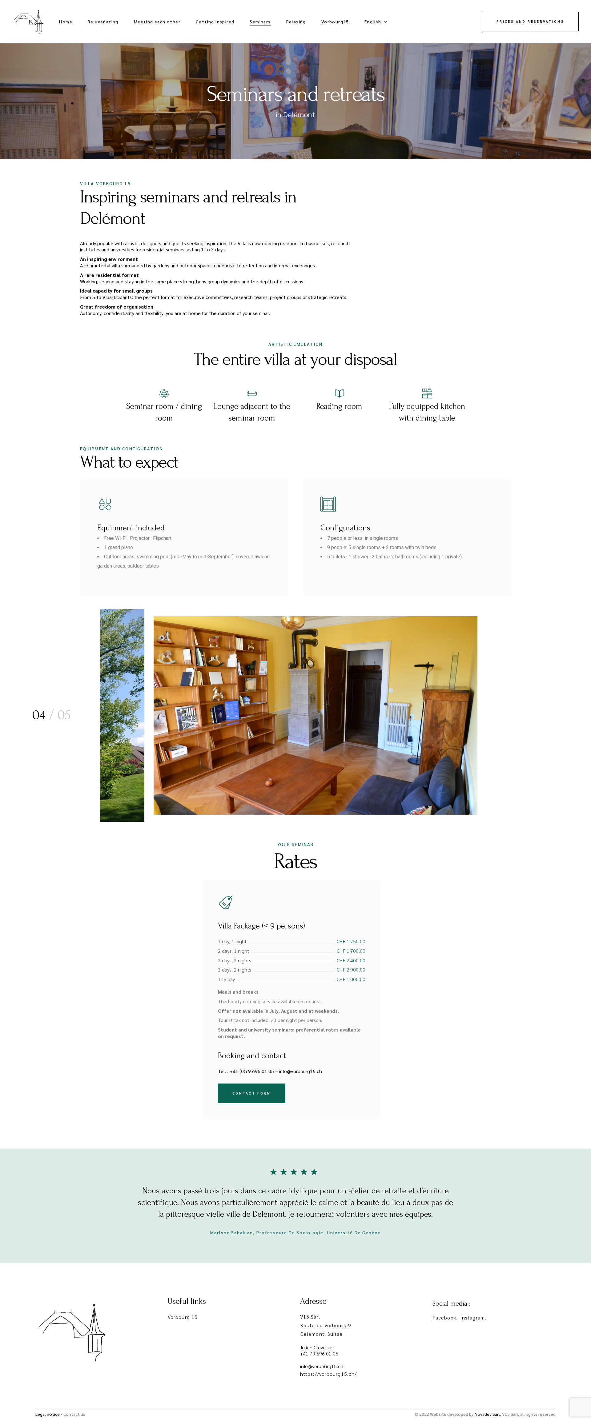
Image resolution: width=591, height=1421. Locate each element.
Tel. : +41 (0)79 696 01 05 (246, 1071)
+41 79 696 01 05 (319, 1353)
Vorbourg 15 (183, 1317)
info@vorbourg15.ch (300, 1071)
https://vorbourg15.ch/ (328, 1374)
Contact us (74, 1414)
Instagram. (473, 1317)
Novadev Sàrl (487, 1414)
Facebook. (445, 1317)
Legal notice (47, 1414)
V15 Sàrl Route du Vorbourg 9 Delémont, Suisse (325, 1325)
